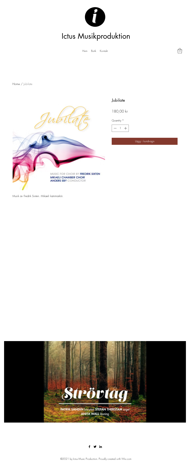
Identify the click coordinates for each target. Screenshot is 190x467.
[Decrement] (114, 128)
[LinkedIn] (100, 446)
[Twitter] (95, 446)
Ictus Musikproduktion (96, 36)
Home (16, 84)
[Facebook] (89, 446)
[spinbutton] (120, 128)
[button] (180, 51)
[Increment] (125, 128)
